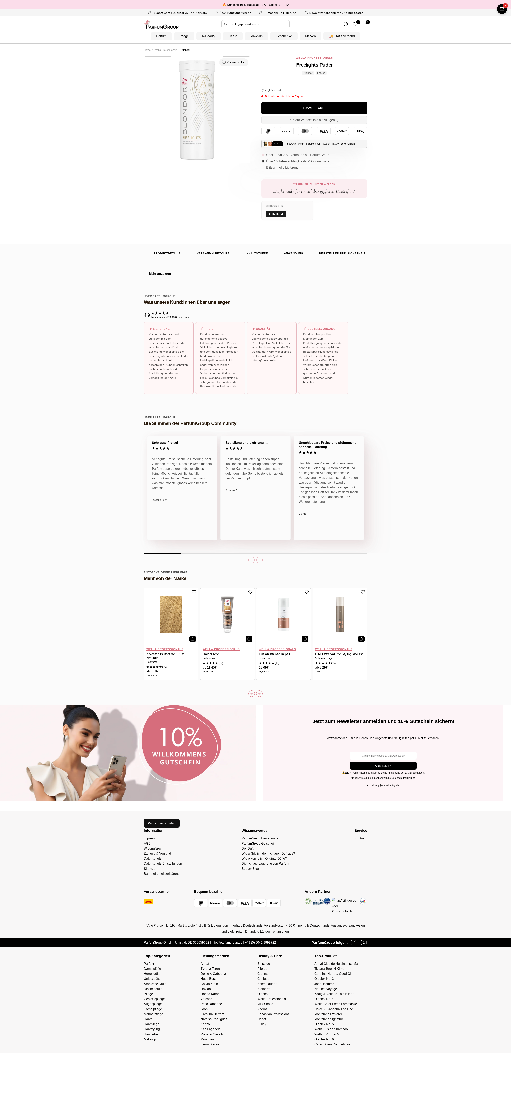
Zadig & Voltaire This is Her (333, 994)
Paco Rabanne (211, 1004)
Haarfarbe (151, 662)
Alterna (262, 1009)
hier (273, 931)
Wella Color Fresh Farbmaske (335, 1004)
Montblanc (208, 1039)
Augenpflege (153, 1004)
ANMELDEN (383, 765)
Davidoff (206, 989)
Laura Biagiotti (211, 1044)
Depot (261, 1019)
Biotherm (263, 989)
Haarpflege (151, 1024)
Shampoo (264, 658)
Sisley (261, 1024)
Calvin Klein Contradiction (333, 1044)
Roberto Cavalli (212, 1034)
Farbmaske (209, 658)
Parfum (161, 36)
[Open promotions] (502, 9)
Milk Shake (265, 1004)
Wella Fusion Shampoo (331, 1029)
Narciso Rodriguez (214, 1019)
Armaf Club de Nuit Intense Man (336, 963)
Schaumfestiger (324, 658)
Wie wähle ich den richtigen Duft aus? (268, 853)
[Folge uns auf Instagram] (363, 942)
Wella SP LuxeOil (327, 1034)
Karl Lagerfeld (211, 1029)
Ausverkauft (314, 108)
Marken (310, 36)
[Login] (345, 24)
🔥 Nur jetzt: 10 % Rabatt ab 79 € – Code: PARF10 (255, 4)
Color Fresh (211, 654)
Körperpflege (153, 1009)
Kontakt (360, 838)
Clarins (262, 973)
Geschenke (284, 36)
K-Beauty (208, 36)
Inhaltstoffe (257, 253)
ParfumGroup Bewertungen (261, 838)
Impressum (151, 838)
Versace (206, 999)
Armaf (205, 963)
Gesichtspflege (154, 999)
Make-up (256, 36)
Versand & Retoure (213, 253)
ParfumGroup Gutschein (259, 843)
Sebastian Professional (273, 1014)
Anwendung (293, 253)
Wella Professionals (165, 50)
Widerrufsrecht (154, 848)
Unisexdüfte (152, 978)
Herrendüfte (152, 973)
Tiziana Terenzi (211, 968)
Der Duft (247, 848)
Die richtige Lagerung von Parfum (265, 863)
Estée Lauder (266, 984)
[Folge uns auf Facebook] (353, 942)
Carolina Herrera (212, 1014)
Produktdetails (167, 253)
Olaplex (262, 994)
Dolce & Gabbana (213, 973)
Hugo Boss (208, 978)
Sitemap (149, 868)
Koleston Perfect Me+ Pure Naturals (165, 656)
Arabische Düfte (155, 984)
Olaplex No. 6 (324, 1039)
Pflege (184, 36)
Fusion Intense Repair (274, 654)
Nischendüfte (153, 989)
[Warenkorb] (364, 24)
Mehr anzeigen (160, 273)
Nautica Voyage (325, 989)
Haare (232, 36)
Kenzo (205, 1024)
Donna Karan (210, 994)
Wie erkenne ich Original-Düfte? (264, 858)
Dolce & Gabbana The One (333, 1009)
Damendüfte (152, 968)
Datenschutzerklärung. (403, 778)
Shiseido (263, 963)
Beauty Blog (250, 868)
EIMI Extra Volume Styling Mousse (339, 654)
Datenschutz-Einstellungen (163, 863)
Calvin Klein (209, 984)
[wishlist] (355, 24)
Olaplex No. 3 (324, 978)
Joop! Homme (324, 984)
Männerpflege (153, 1014)
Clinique (263, 978)
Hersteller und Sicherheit (342, 253)
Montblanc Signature (329, 1019)
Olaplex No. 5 (324, 1024)
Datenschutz (152, 858)
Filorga (262, 968)
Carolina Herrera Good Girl (333, 973)
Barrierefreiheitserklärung (162, 873)
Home (147, 50)
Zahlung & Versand (157, 853)
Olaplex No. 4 (324, 999)
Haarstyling (152, 1029)
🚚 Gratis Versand (342, 36)
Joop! (204, 1009)
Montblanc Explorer (328, 1014)
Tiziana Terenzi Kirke (329, 968)
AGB (147, 843)
